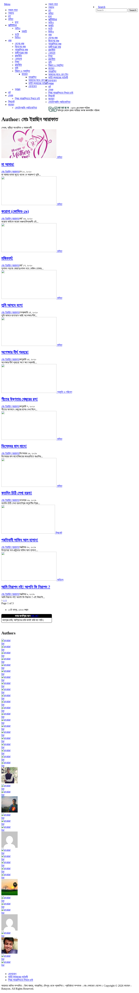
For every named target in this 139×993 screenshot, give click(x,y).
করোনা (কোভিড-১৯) (15, 211)
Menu (7, 4)
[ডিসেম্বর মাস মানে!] (29, 438)
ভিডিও (18, 37)
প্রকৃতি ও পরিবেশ (64, 391)
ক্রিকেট (11, 101)
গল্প (9, 16)
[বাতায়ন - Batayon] (74, 111)
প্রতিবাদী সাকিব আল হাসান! (19, 540)
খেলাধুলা (18, 58)
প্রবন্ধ (11, 13)
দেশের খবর (19, 43)
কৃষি (16, 67)
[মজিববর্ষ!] (29, 251)
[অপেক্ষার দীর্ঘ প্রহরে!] (29, 344)
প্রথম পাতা (13, 9)
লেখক (10, 95)
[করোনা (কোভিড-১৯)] (29, 204)
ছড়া (16, 22)
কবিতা (10, 19)
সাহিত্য (60, 579)
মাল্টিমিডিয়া (12, 25)
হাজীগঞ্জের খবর (21, 52)
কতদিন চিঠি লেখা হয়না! (16, 493)
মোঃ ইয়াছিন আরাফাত (10, 171)
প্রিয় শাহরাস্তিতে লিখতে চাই (27, 98)
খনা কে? (34, 615)
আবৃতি (24, 31)
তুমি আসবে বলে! (12, 305)
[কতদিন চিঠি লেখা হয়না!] (29, 485)
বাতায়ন (25, 74)
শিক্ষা (17, 61)
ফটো (17, 34)
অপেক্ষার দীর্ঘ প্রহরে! (15, 352)
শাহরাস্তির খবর (21, 49)
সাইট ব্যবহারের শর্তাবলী (38, 83)
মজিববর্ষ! (7, 258)
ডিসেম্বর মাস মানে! (14, 446)
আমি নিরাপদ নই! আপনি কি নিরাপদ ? (25, 587)
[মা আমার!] (29, 157)
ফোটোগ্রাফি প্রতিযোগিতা (26, 107)
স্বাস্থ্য (17, 89)
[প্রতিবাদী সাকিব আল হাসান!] (28, 532)
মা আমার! (7, 164)
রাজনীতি (18, 55)
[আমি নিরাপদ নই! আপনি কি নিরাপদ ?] (29, 579)
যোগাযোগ (32, 86)
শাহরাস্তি (32, 77)
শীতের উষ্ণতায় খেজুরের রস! (19, 399)
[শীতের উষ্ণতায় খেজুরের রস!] (29, 391)
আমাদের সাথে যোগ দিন (38, 80)
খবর (9, 40)
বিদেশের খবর (20, 46)
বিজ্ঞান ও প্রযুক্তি (22, 71)
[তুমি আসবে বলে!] (29, 298)
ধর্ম (9, 92)
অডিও (17, 28)
